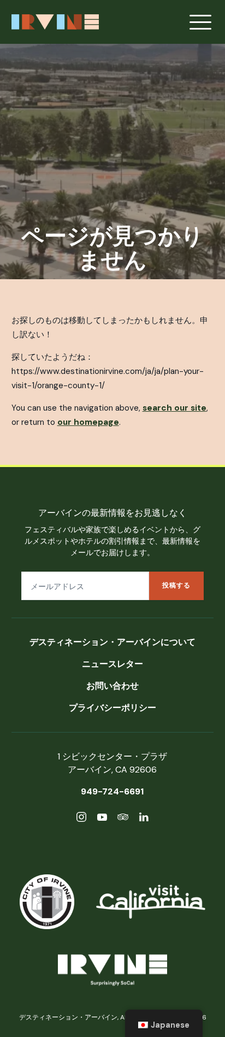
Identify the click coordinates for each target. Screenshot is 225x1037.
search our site (174, 407)
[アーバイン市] (47, 901)
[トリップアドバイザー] (123, 818)
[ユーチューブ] (102, 818)
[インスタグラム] (81, 818)
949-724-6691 (112, 791)
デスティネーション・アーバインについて (112, 642)
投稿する (176, 585)
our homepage (88, 422)
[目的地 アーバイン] (112, 972)
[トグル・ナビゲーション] (200, 22)
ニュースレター (112, 664)
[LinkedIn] (143, 818)
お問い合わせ (112, 686)
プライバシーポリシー (112, 707)
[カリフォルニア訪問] (150, 901)
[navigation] (164, 1023)
